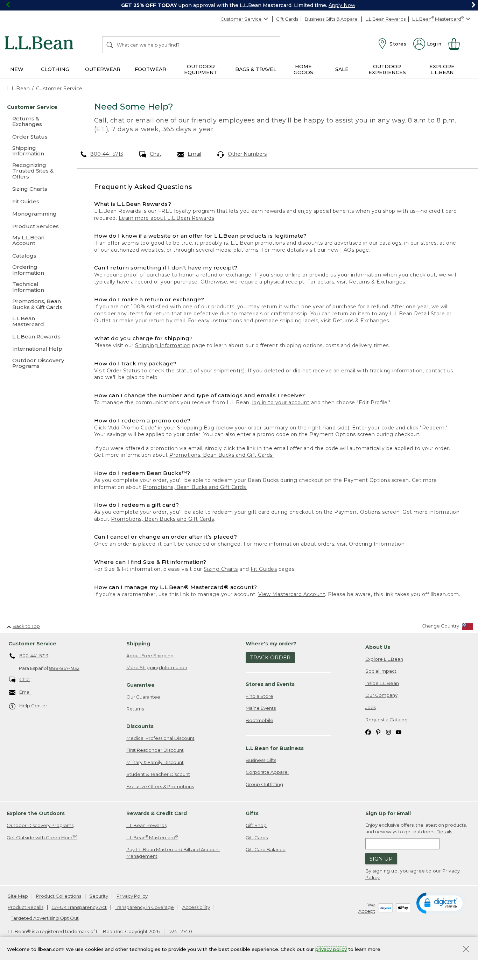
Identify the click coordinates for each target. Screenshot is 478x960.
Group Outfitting (264, 784)
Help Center (33, 705)
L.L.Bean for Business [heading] (275, 748)
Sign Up (381, 858)
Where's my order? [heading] (271, 643)
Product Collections (58, 896)
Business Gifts (261, 760)
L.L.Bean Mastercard (152, 837)
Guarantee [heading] (140, 685)
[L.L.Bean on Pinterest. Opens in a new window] (378, 732)
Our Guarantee (143, 697)
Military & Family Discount (155, 762)
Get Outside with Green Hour (42, 837)
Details (444, 831)
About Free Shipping (150, 655)
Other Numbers (247, 154)
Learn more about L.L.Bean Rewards (167, 218)
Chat (155, 154)
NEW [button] (16, 69)
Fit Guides (264, 569)
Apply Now (342, 5)
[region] (239, 5)
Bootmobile (259, 720)
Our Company (381, 695)
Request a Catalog (386, 719)
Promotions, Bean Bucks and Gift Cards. (221, 455)
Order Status (123, 370)
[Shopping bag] (457, 44)
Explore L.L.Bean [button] (442, 69)
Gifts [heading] (252, 813)
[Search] (110, 45)
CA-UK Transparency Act (79, 907)
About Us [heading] (377, 647)
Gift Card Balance (266, 849)
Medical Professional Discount (160, 738)
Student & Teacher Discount (158, 774)
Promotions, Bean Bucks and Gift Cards (162, 519)
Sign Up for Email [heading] (388, 813)
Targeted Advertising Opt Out (45, 918)
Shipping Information (162, 345)
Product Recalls (25, 907)
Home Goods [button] (303, 69)
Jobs (370, 707)
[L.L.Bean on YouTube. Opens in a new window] (398, 732)
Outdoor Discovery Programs (40, 825)
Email (194, 154)
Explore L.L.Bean (384, 659)
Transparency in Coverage (144, 907)
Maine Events (261, 708)
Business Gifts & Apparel (332, 19)
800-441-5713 (106, 154)
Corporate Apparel (267, 772)
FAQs (347, 250)
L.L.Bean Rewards (385, 19)
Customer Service (241, 19)
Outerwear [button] (102, 69)
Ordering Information (377, 544)
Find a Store (259, 696)
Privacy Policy (132, 896)
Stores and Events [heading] (270, 684)
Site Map (18, 896)
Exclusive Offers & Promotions (160, 786)
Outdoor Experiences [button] (387, 69)
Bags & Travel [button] (255, 69)
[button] (441, 903)
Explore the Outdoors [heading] (36, 813)
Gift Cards (287, 19)
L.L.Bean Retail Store (417, 313)
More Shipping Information (156, 667)
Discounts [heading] (140, 726)
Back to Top (26, 626)
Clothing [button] (55, 69)
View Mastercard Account (291, 594)
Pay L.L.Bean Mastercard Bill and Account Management (173, 853)
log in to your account (281, 402)
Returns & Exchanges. (377, 282)
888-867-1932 (64, 668)
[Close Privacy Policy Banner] (466, 950)
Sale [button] (342, 69)
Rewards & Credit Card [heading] (156, 813)
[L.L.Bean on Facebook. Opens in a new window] (368, 732)
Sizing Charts (221, 569)
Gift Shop (256, 825)
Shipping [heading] (138, 643)
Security (98, 896)
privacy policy (331, 949)
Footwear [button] (150, 69)
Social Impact (380, 671)
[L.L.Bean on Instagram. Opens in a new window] (388, 732)
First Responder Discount (155, 750)
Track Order (270, 657)
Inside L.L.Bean (382, 683)
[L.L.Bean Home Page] (40, 44)
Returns (135, 709)
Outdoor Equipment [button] (200, 69)
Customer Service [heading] (32, 643)
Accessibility (196, 907)
